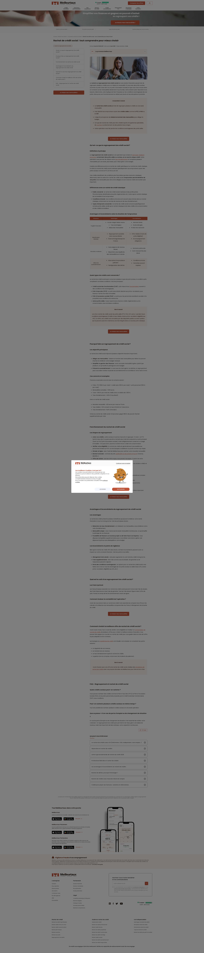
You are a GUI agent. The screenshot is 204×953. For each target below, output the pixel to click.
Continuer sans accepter (122, 465)
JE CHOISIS (103, 489)
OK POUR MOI (121, 489)
